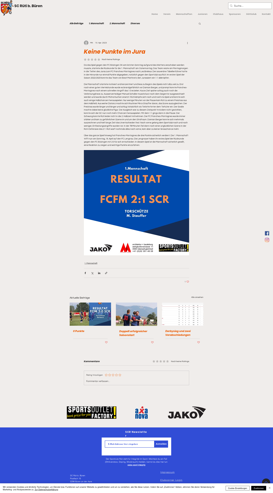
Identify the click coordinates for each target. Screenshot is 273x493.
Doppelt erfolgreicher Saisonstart (133, 333)
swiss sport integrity (136, 465)
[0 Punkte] (90, 314)
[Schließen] (269, 488)
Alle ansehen (197, 297)
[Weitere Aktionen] (187, 43)
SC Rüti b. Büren (28, 5)
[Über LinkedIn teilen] (99, 273)
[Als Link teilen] (106, 273)
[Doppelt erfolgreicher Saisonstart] (136, 314)
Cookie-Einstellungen (237, 488)
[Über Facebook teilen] (85, 273)
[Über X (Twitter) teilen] (92, 273)
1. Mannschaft (96, 23)
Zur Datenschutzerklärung (46, 489)
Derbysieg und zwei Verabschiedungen (178, 333)
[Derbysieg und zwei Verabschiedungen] (182, 314)
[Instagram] (267, 240)
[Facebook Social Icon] (267, 233)
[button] (199, 23)
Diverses (135, 23)
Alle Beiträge (76, 23)
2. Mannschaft (117, 23)
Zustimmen (259, 488)
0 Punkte (78, 331)
